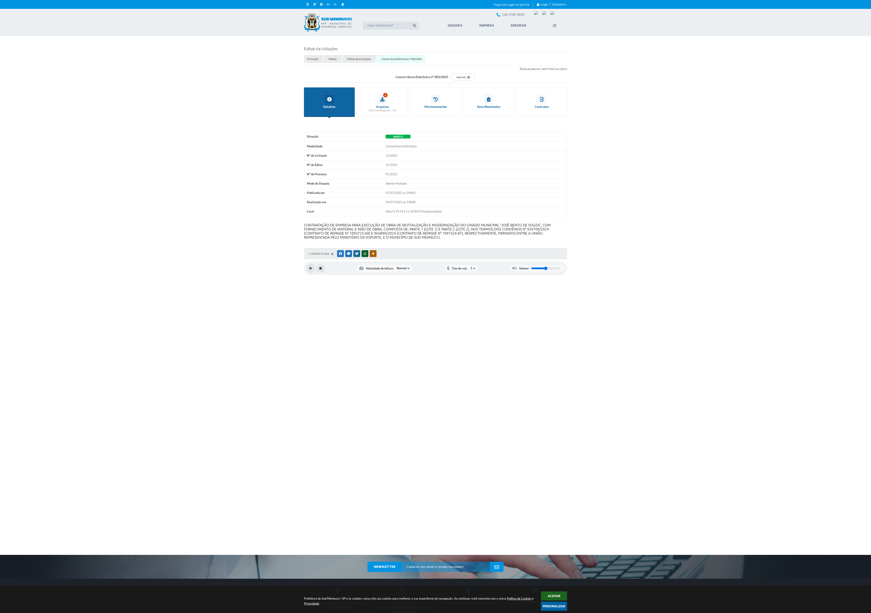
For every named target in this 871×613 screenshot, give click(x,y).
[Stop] (320, 268)
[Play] (310, 268)
